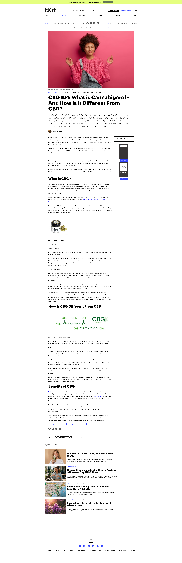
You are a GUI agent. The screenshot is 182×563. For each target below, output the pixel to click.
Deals (100, 15)
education (62, 424)
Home (49, 92)
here (62, 193)
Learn (55, 92)
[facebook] (87, 23)
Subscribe (114, 10)
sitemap (133, 550)
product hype (90, 424)
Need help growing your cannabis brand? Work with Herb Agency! (85, 2)
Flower (50, 238)
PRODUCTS (117, 15)
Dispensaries (82, 15)
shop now (53, 244)
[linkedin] (98, 23)
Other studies (98, 396)
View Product (53, 248)
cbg (53, 424)
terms (57, 550)
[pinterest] (94, 23)
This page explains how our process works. (111, 27)
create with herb (110, 550)
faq (72, 424)
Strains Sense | (72, 450)
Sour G (50, 201)
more (91, 520)
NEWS (46, 15)
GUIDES (135, 15)
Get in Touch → (108, 2)
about (71, 550)
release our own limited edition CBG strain (95, 199)
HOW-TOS (63, 15)
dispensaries (81, 550)
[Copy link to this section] (110, 178)
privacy (49, 550)
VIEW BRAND (124, 160)
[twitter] (91, 23)
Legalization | (71, 483)
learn (81, 424)
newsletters (122, 550)
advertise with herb (126, 10)
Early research (52, 391)
